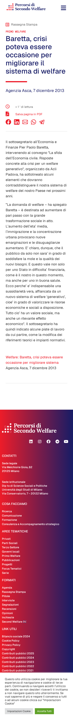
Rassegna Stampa (14, 592)
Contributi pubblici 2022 (18, 666)
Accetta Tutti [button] (44, 711)
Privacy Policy (11, 645)
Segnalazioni (10, 604)
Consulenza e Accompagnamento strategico (30, 524)
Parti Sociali (10, 543)
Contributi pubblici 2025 (18, 653)
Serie (5, 573)
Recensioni (9, 609)
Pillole (6, 596)
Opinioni (7, 613)
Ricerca (7, 511)
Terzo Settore (10, 547)
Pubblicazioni (11, 560)
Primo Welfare (16, 31)
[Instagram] (40, 441)
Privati (6, 539)
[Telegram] (57, 441)
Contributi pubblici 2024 (18, 657)
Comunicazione (12, 515)
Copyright (8, 649)
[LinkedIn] (16, 123)
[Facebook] (8, 123)
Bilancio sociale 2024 (16, 636)
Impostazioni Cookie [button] (19, 711)
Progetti (7, 564)
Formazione (9, 520)
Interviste (8, 600)
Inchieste (8, 617)
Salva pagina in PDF (28, 114)
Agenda (7, 587)
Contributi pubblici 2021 (17, 670)
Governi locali (10, 551)
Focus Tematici (11, 568)
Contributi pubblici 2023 (18, 662)
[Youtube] (66, 441)
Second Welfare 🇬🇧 (14, 621)
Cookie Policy (10, 640)
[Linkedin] (31, 441)
